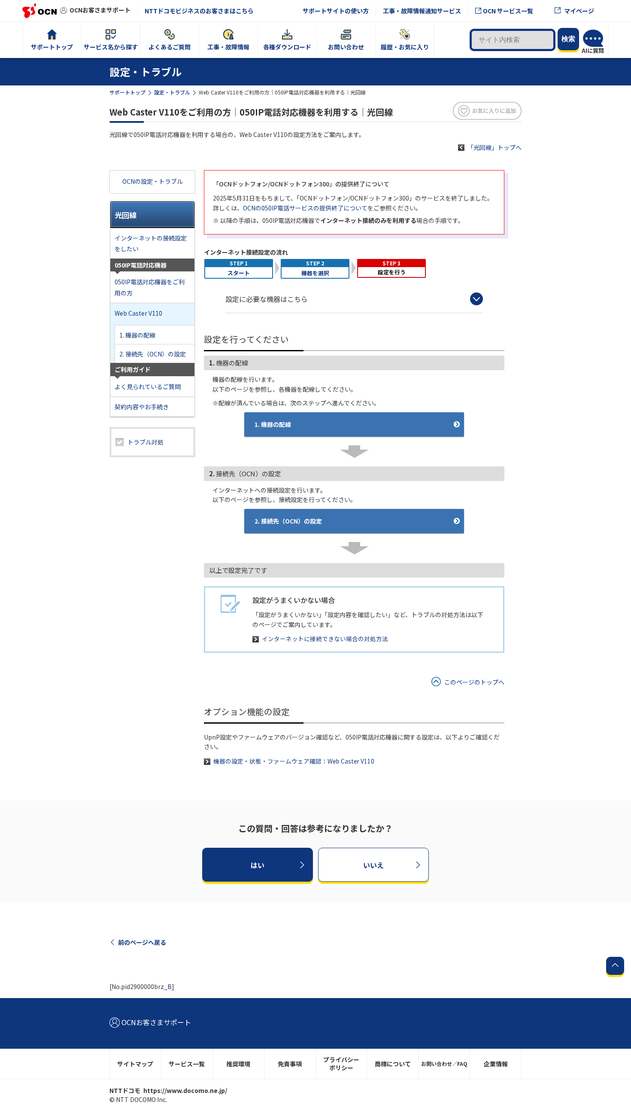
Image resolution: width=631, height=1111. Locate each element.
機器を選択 (315, 273)
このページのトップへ (474, 682)
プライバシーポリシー (341, 1063)
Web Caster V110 (138, 313)
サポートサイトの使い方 (336, 10)
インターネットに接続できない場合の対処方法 (325, 638)
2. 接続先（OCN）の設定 (152, 354)
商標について (393, 1063)
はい (257, 865)
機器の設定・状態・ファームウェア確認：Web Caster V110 (293, 761)
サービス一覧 (187, 1063)
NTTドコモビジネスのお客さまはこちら (199, 10)
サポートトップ (127, 92)
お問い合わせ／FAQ (444, 1063)
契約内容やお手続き (142, 406)
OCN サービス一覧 (508, 10)
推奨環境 (238, 1063)
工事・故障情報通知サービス (422, 10)
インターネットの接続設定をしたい (151, 243)
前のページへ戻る (142, 942)
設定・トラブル (172, 92)
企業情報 (496, 1063)
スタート (239, 273)
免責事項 (290, 1063)
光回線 (126, 215)
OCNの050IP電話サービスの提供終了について (305, 208)
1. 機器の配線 (137, 335)
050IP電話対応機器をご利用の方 (150, 287)
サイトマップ (135, 1063)
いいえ (373, 865)
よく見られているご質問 (148, 386)
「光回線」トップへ (494, 147)
